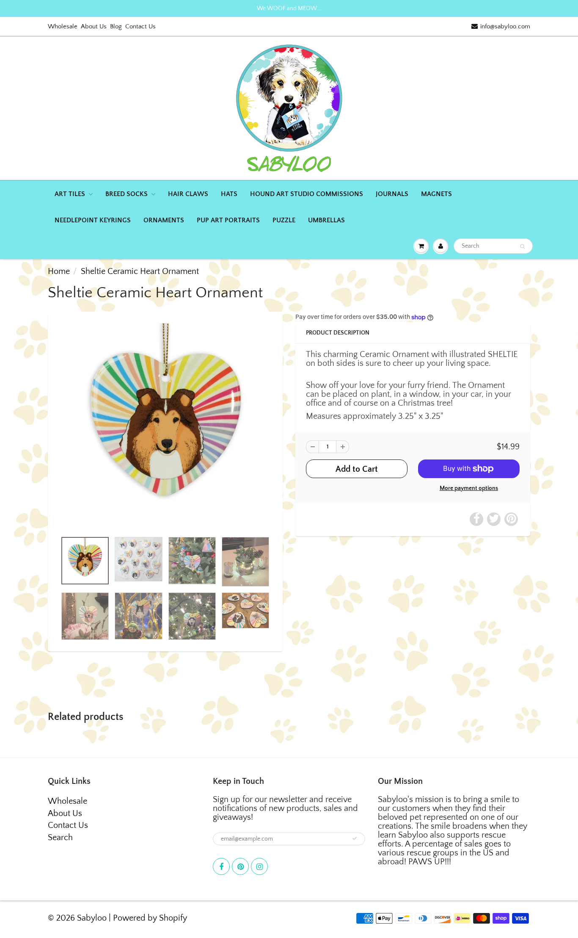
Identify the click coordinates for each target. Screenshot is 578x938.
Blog (116, 26)
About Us (94, 26)
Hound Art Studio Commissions (306, 194)
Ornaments (163, 220)
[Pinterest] (240, 866)
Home (59, 271)
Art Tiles (70, 194)
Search (60, 837)
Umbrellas (326, 220)
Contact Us (140, 26)
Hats (229, 194)
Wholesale (62, 26)
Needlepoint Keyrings (93, 220)
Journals (392, 194)
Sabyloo (92, 918)
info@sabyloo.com (505, 26)
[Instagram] (259, 866)
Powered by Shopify (150, 918)
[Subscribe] (355, 838)
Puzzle (283, 220)
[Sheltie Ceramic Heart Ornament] (165, 426)
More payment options (469, 488)
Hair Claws (188, 194)
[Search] (522, 246)
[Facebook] (221, 866)
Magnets (436, 194)
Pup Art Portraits (228, 220)
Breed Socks (126, 194)
